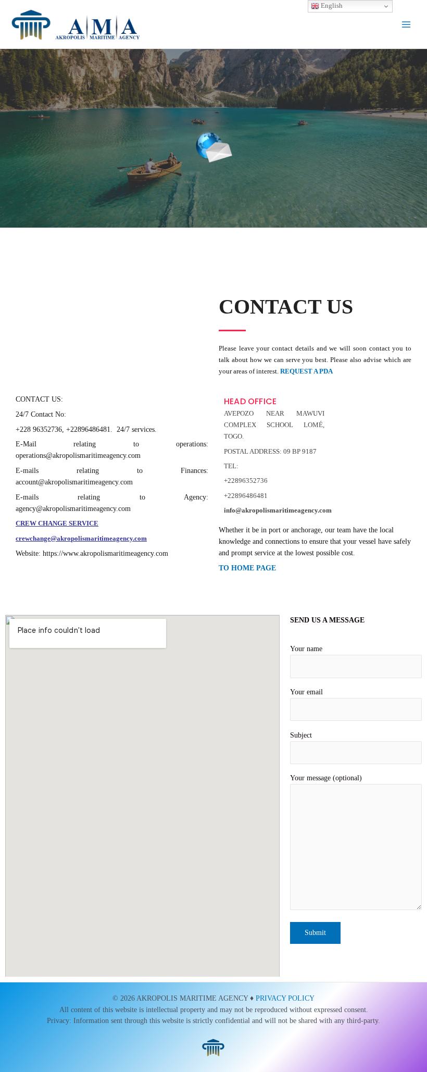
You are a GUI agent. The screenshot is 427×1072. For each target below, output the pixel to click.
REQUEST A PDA (306, 371)
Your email (306, 692)
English (331, 5)
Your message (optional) (326, 778)
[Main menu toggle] (406, 24)
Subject (301, 735)
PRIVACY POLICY (285, 998)
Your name (306, 649)
